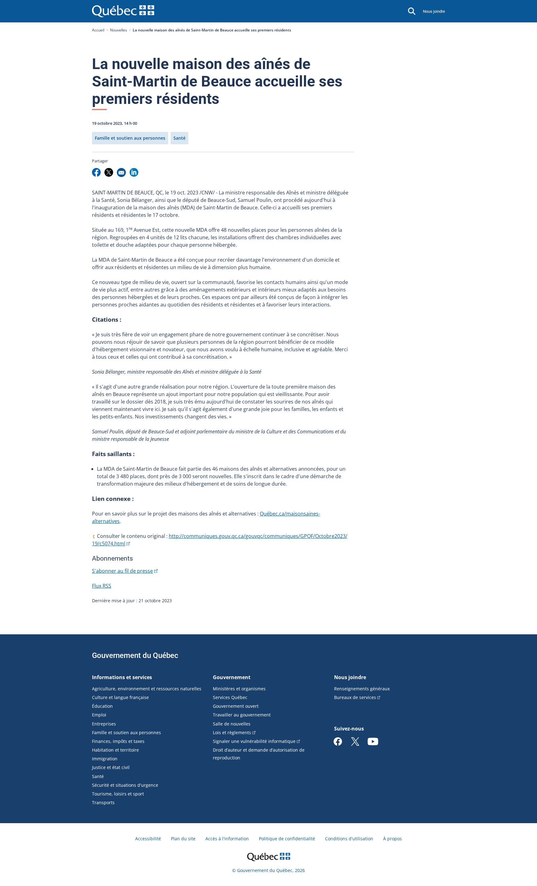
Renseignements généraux (362, 689)
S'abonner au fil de (122, 570)
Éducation (102, 706)
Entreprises (104, 724)
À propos (392, 839)
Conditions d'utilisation (349, 839)
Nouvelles (118, 30)
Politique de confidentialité (287, 839)
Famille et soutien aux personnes (126, 732)
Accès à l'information (227, 839)
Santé (98, 776)
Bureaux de (355, 697)
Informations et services (122, 677)
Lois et (232, 732)
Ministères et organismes (239, 689)
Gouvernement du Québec (135, 655)
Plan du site (183, 839)
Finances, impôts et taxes (118, 741)
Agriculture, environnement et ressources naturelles (146, 689)
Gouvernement (231, 677)
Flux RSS (101, 585)
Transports (103, 802)
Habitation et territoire (115, 750)
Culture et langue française (120, 697)
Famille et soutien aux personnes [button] (130, 138)
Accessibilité (148, 839)
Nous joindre (434, 11)
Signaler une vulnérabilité (254, 741)
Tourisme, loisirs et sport (118, 794)
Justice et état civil (111, 767)
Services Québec (230, 697)
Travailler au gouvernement (242, 715)
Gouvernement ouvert (236, 706)
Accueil (98, 30)
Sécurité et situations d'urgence (125, 785)
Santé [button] (179, 138)
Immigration (104, 759)
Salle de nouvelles (231, 724)
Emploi (99, 715)
